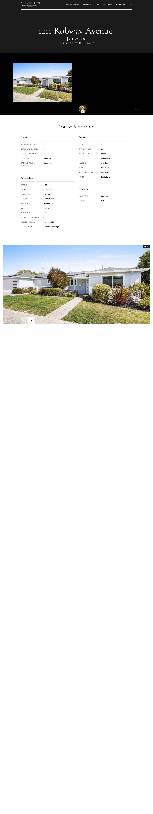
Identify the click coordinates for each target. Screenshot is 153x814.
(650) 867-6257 (121, 4)
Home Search (87, 4)
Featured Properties (72, 4)
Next (31, 320)
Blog (97, 4)
